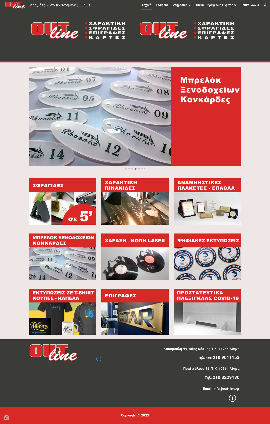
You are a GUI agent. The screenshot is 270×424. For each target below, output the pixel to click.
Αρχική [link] (146, 5)
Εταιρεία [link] (162, 5)
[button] (265, 5)
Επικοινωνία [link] (250, 5)
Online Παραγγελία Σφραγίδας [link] (216, 5)
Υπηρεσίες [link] (179, 5)
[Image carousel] (135, 118)
